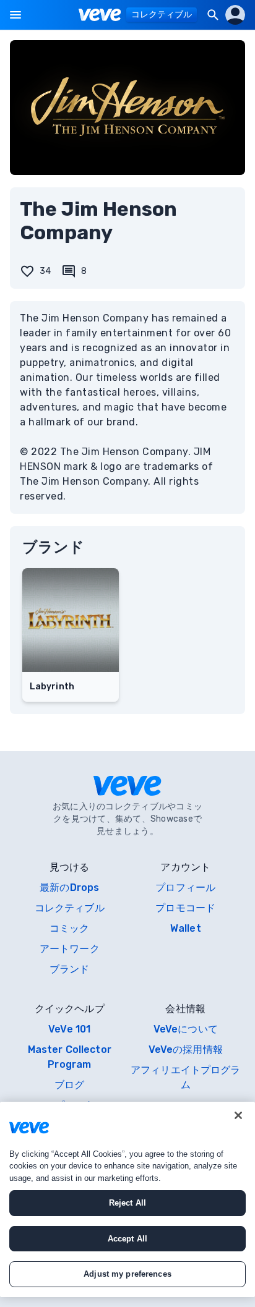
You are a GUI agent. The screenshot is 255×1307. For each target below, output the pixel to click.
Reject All (127, 1202)
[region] (127, 1199)
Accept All (127, 1238)
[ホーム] (100, 15)
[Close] (238, 1115)
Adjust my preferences (127, 1274)
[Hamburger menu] (15, 14)
